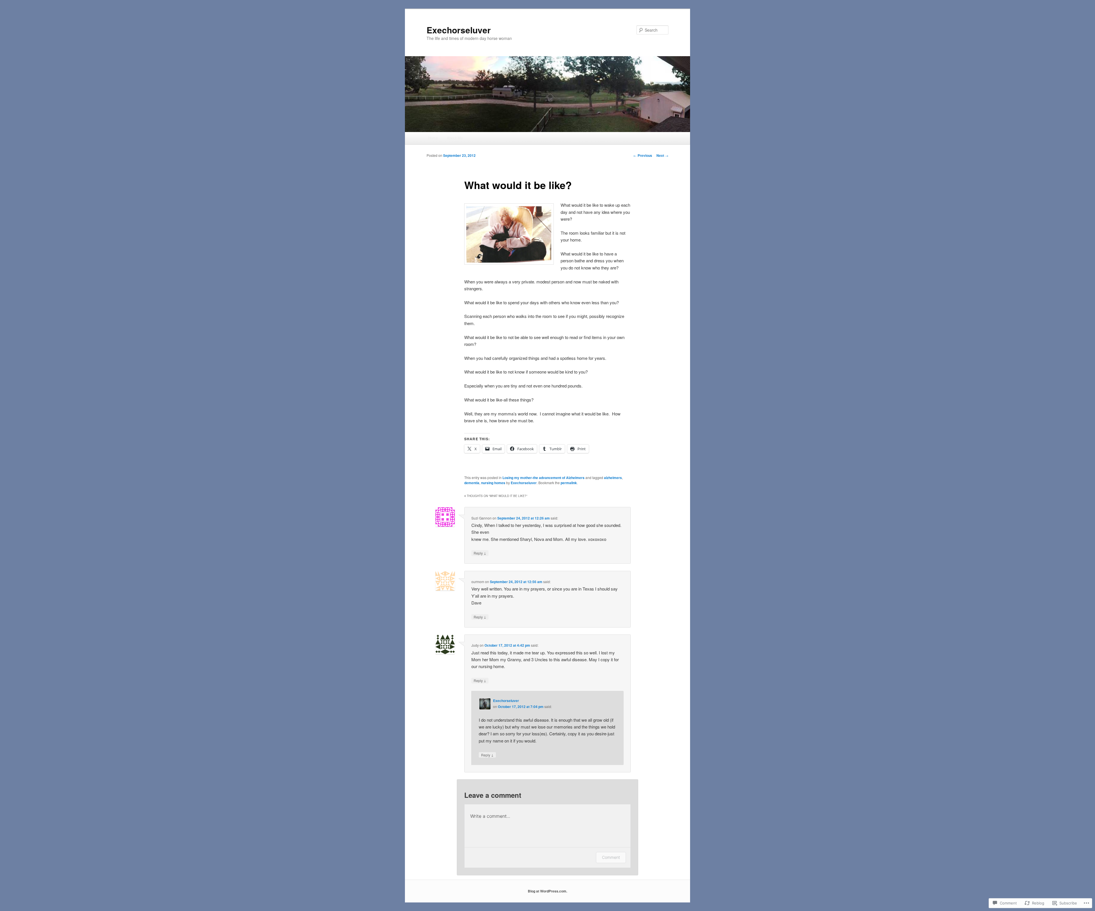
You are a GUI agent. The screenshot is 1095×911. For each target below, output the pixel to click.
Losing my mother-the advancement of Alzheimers (543, 477)
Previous (642, 155)
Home (433, 138)
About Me (455, 138)
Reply (480, 552)
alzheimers (613, 477)
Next (662, 155)
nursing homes (493, 482)
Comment (611, 857)
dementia (471, 482)
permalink (569, 482)
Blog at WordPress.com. (547, 891)
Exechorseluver (459, 30)
